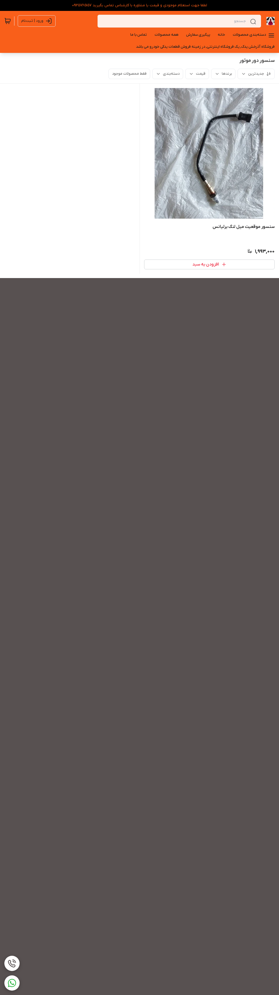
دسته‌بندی (171, 73)
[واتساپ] (12, 983)
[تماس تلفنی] (12, 963)
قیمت (200, 73)
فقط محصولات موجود (129, 73)
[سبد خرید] (7, 21)
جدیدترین (256, 73)
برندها (227, 73)
